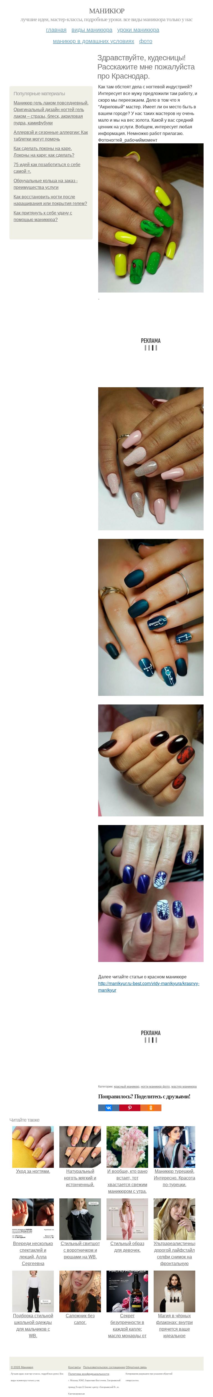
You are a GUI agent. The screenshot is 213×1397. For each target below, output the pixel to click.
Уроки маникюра (138, 29)
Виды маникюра (92, 29)
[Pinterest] (129, 1107)
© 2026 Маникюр (22, 1367)
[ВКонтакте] (108, 1107)
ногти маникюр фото (155, 1086)
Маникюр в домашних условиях (93, 41)
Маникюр (106, 10)
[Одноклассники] (150, 1107)
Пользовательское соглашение (104, 1367)
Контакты (74, 1367)
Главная (56, 29)
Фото (145, 41)
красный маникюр (126, 1086)
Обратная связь (136, 1367)
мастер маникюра (184, 1086)
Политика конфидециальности (88, 1374)
